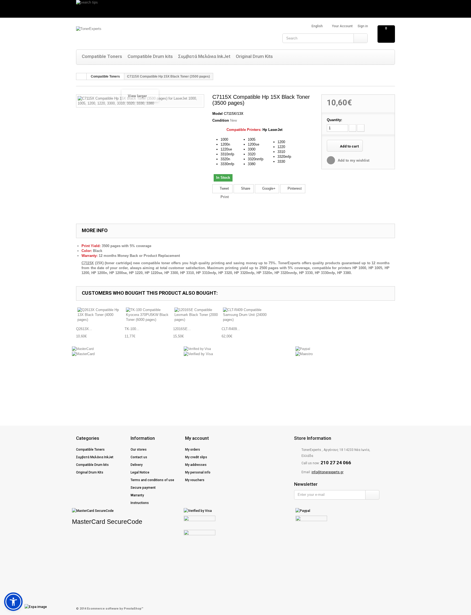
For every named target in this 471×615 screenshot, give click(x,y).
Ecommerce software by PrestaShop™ (115, 608)
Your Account (342, 26)
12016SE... (182, 329)
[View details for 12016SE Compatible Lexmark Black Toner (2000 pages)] (197, 315)
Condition (220, 120)
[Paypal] (302, 349)
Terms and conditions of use (152, 480)
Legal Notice (140, 472)
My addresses (196, 465)
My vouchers (194, 480)
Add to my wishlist (353, 160)
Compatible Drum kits (150, 56)
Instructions (140, 503)
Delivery (137, 465)
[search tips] (235, 9)
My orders (192, 449)
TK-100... (132, 329)
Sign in (363, 26)
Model (217, 114)
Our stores (139, 449)
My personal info (197, 472)
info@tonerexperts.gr (327, 472)
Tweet (224, 188)
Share (245, 188)
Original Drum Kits (254, 56)
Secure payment (143, 488)
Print (225, 197)
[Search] (360, 38)
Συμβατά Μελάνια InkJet (204, 56)
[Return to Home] (81, 76)
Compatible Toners (102, 56)
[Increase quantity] (360, 128)
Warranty (137, 495)
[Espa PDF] (26, 607)
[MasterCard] (83, 349)
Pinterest (294, 188)
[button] (13, 602)
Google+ (268, 188)
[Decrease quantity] (352, 128)
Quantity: (334, 120)
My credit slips (196, 457)
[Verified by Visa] (197, 349)
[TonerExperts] (130, 34)
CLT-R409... (231, 329)
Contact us (139, 457)
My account (197, 438)
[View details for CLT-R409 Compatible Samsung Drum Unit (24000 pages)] (246, 315)
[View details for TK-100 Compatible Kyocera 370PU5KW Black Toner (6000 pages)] (149, 315)
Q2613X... (84, 329)
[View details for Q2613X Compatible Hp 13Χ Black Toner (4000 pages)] (100, 315)
